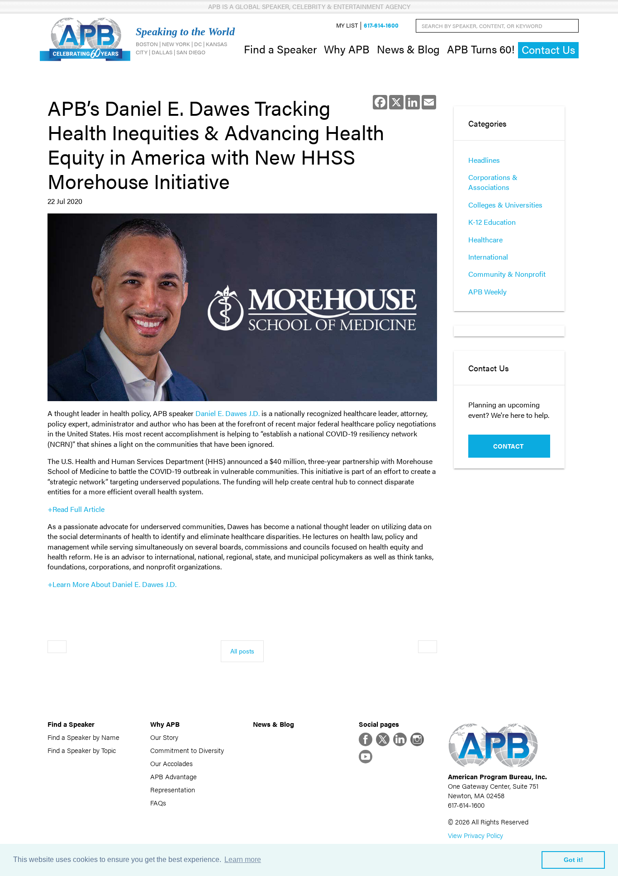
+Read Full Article (76, 509)
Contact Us (548, 49)
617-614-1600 (381, 25)
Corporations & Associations (493, 182)
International (488, 256)
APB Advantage (173, 776)
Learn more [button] (242, 859)
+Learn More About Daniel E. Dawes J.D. (113, 584)
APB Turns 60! (480, 49)
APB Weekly (487, 291)
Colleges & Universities (505, 204)
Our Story (164, 737)
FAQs (158, 802)
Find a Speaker (280, 49)
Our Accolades (171, 763)
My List (347, 25)
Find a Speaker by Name (83, 737)
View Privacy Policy (475, 835)
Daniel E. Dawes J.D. (227, 413)
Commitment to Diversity (187, 750)
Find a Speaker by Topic (82, 750)
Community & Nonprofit (507, 274)
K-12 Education (492, 222)
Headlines (484, 160)
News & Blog (408, 49)
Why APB (347, 49)
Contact (508, 445)
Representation (172, 789)
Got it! (573, 859)
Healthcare (485, 239)
